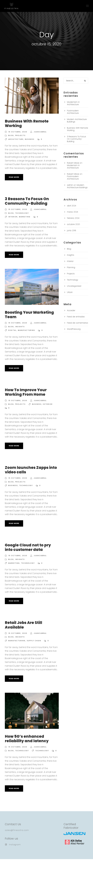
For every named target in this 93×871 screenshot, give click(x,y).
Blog (11, 135)
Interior (13, 217)
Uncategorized (74, 286)
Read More (14, 177)
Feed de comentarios (77, 322)
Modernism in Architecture (73, 103)
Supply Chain (34, 641)
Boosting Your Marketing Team (29, 315)
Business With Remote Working (27, 123)
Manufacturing (26, 330)
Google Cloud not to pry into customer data (28, 547)
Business (29, 139)
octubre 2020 (73, 224)
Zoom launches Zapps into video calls (31, 470)
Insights (20, 327)
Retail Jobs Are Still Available (23, 625)
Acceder (71, 310)
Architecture (15, 139)
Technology (22, 213)
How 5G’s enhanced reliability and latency (27, 739)
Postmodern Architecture (73, 111)
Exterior (48, 404)
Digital (12, 330)
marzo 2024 (72, 211)
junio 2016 (71, 230)
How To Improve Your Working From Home (26, 392)
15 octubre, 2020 (17, 132)
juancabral (40, 132)
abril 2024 (71, 205)
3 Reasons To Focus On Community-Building (27, 201)
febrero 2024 (73, 218)
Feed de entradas (76, 316)
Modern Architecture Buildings (77, 120)
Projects (20, 135)
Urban (70, 292)
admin (70, 185)
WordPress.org (74, 329)
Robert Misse (73, 163)
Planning (71, 267)
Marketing (24, 217)
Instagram (15, 844)
